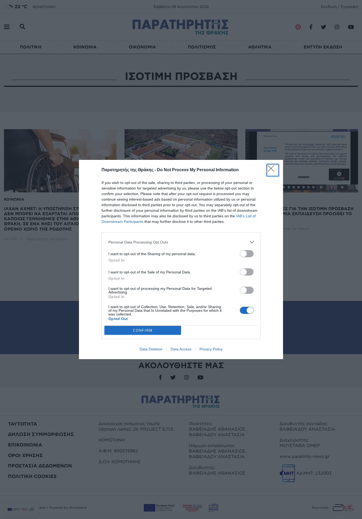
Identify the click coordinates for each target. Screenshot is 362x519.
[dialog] (181, 259)
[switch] (247, 253)
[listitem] (181, 242)
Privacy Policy (211, 349)
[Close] (273, 170)
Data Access (181, 349)
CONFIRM (143, 330)
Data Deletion (151, 349)
